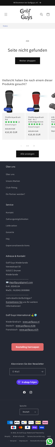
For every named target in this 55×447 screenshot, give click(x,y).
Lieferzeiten (11, 225)
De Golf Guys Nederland (26, 433)
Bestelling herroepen (27, 346)
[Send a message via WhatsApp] (49, 442)
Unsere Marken (13, 181)
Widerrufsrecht (19, 436)
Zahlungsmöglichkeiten (17, 219)
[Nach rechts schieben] (34, 146)
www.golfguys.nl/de (25, 325)
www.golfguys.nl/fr (28, 329)
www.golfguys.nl (31, 321)
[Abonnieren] (42, 371)
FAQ (8, 239)
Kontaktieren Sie (14, 302)
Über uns (10, 174)
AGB (48, 436)
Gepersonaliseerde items (18, 245)
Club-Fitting (11, 187)
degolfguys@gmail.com (21, 282)
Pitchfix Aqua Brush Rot (12, 118)
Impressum (23, 441)
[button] (6, 14)
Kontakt (9, 212)
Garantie (10, 232)
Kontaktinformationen (39, 441)
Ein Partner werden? (15, 194)
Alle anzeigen (27, 153)
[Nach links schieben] (21, 146)
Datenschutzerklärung (36, 436)
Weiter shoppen (28, 60)
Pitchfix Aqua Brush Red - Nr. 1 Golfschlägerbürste (36, 119)
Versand (13, 441)
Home (5, 26)
